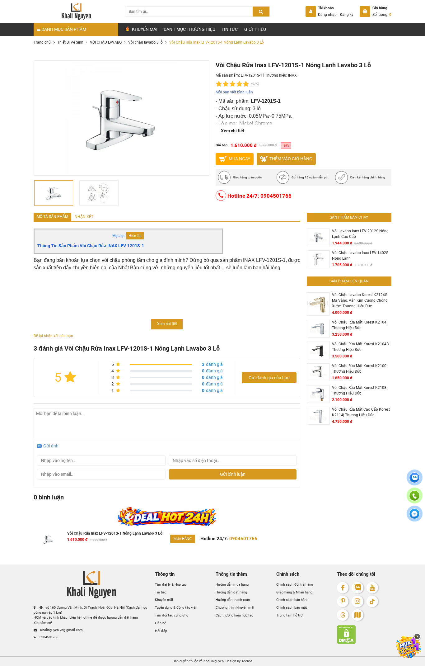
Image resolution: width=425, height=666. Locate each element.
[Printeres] (342, 601)
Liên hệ (160, 623)
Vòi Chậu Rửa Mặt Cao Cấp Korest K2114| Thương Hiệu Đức (361, 412)
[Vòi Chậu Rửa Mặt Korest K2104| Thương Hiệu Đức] (318, 329)
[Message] (414, 517)
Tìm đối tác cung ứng (171, 615)
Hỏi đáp (161, 631)
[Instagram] (357, 601)
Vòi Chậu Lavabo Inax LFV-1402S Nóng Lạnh (360, 256)
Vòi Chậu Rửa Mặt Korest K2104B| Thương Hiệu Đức (361, 347)
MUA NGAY (239, 158)
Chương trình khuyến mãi (235, 608)
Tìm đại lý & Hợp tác (171, 584)
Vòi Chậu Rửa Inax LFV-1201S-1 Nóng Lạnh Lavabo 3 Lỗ (114, 533)
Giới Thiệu (255, 29)
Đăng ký (346, 14)
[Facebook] (342, 587)
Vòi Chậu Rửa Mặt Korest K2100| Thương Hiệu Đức (359, 369)
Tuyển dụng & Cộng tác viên (176, 608)
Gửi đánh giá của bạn (269, 377)
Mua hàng (183, 539)
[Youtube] (372, 587)
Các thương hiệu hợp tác (234, 615)
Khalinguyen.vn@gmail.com (61, 630)
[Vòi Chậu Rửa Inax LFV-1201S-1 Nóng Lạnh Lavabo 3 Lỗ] (48, 539)
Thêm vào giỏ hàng (290, 158)
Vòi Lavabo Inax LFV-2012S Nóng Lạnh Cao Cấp (360, 234)
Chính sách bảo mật (291, 608)
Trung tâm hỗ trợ (289, 615)
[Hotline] (414, 499)
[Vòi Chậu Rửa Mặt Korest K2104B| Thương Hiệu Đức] (318, 350)
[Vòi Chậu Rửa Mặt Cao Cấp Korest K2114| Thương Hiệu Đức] (318, 416)
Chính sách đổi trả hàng (294, 584)
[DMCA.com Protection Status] (364, 634)
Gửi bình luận (232, 474)
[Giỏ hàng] (365, 11)
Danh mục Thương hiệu (189, 29)
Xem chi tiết (233, 130)
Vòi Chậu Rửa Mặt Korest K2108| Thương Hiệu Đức (359, 390)
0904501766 (48, 637)
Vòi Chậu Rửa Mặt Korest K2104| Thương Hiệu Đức (359, 325)
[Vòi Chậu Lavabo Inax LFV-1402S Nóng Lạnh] (318, 259)
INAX (292, 75)
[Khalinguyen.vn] (76, 11)
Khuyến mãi (164, 600)
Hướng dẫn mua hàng (232, 584)
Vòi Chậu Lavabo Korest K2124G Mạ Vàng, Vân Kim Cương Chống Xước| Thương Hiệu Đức (360, 300)
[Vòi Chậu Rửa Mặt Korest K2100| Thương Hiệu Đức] (318, 372)
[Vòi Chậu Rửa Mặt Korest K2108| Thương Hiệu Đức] (318, 394)
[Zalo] (357, 587)
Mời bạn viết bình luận (234, 92)
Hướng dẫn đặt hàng (231, 592)
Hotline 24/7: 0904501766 (259, 196)
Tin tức (230, 29)
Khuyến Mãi (144, 29)
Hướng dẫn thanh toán (233, 600)
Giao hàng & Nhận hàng (294, 592)
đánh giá (212, 364)
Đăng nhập (327, 14)
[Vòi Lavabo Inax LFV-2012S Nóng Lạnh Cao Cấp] (318, 237)
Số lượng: (381, 14)
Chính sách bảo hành (292, 600)
